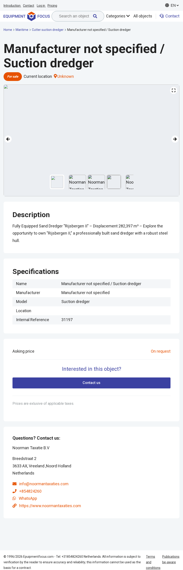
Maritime (22, 30)
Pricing (52, 5)
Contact (28, 5)
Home (8, 30)
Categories (116, 16)
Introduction (12, 5)
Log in (41, 5)
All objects (142, 16)
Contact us (91, 383)
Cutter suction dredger (48, 30)
